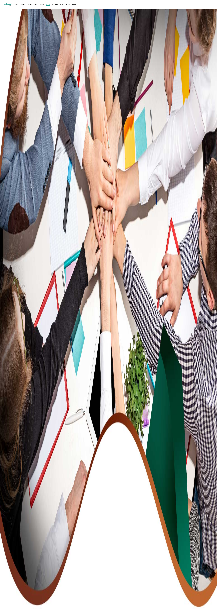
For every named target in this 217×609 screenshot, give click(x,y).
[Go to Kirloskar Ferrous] (7, 4)
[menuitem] (17, 4)
